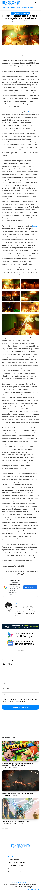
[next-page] (6, 827)
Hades (34, 226)
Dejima (30, 112)
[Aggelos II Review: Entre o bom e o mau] (20, 808)
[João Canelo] (9, 609)
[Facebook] (28, 889)
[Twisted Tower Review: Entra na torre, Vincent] (20, 780)
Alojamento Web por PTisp (20, 882)
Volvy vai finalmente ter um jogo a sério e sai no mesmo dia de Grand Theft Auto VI (18, 764)
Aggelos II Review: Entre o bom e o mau (15, 821)
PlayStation (5, 823)
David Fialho (7, 767)
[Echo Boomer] (11, 3)
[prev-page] (3, 827)
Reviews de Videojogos (22, 13)
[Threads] (38, 889)
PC (12, 13)
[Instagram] (32, 889)
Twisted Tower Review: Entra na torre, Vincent (17, 793)
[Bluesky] (35, 889)
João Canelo (18, 21)
